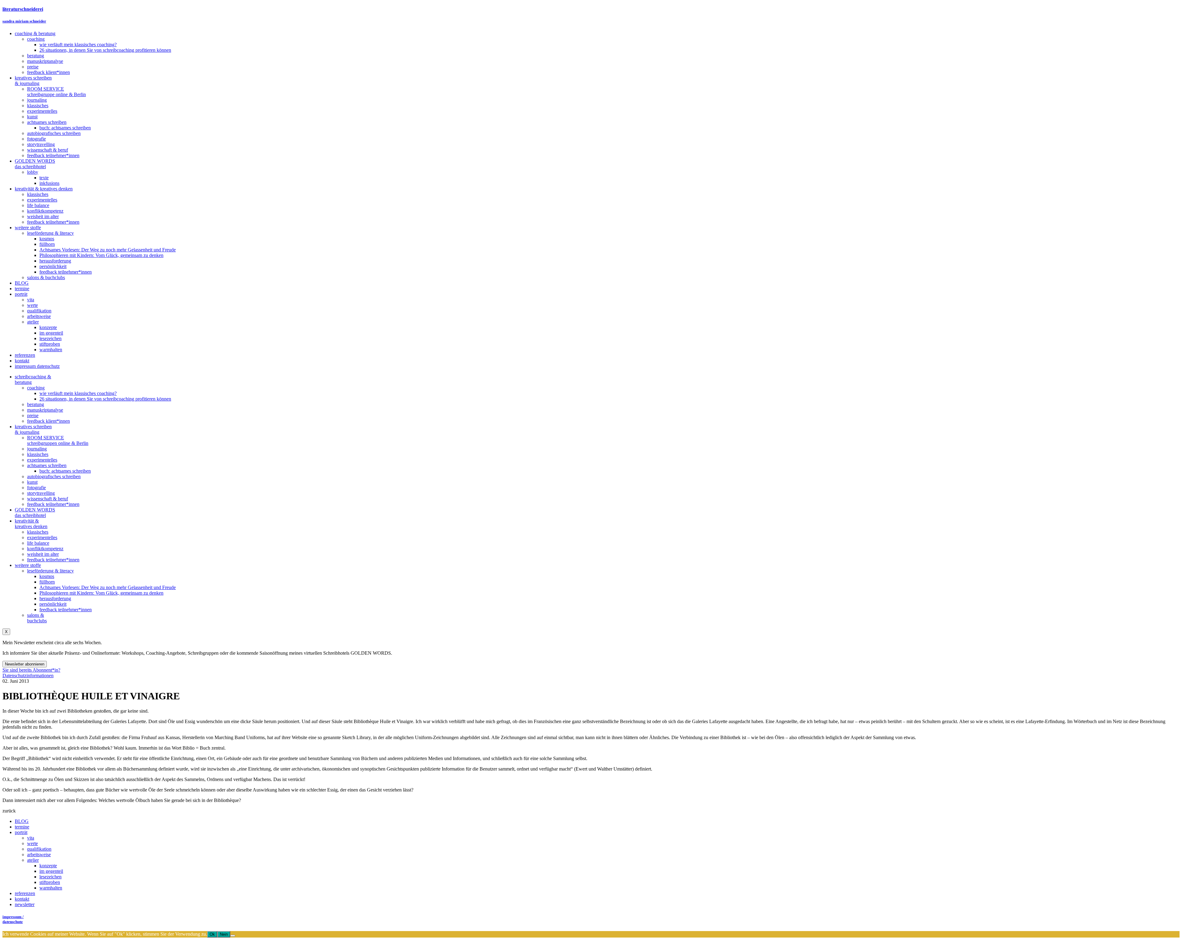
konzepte (48, 865)
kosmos (46, 576)
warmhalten (50, 887)
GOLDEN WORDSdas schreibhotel (35, 512)
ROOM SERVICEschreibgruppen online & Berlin (57, 440)
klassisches (37, 454)
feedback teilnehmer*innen (53, 504)
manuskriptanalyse (45, 410)
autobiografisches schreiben (54, 476)
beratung (35, 404)
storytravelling (41, 493)
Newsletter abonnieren (24, 664)
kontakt (22, 898)
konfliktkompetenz (45, 548)
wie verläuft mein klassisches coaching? (78, 393)
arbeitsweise (39, 854)
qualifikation (39, 849)
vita (30, 837)
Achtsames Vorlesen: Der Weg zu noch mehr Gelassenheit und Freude (107, 587)
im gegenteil (51, 871)
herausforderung (55, 598)
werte (32, 843)
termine (22, 826)
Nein (224, 934)
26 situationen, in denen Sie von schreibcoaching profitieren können (105, 398)
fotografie (36, 487)
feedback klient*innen (48, 421)
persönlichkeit (52, 604)
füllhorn (47, 581)
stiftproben (49, 882)
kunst (32, 482)
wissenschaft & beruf (47, 498)
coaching (36, 387)
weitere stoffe (28, 565)
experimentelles (42, 459)
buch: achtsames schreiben (65, 471)
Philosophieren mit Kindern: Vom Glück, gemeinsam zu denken (101, 593)
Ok (212, 934)
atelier (33, 860)
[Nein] (232, 936)
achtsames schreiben (46, 465)
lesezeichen (50, 876)
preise (32, 415)
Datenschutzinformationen (28, 675)
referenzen (25, 893)
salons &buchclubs (37, 617)
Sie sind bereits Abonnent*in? (31, 670)
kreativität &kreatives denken (31, 523)
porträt (21, 832)
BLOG (22, 821)
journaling (37, 448)
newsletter (24, 904)
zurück (9, 810)
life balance (38, 543)
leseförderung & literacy (50, 570)
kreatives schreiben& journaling (33, 429)
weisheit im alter (43, 554)
